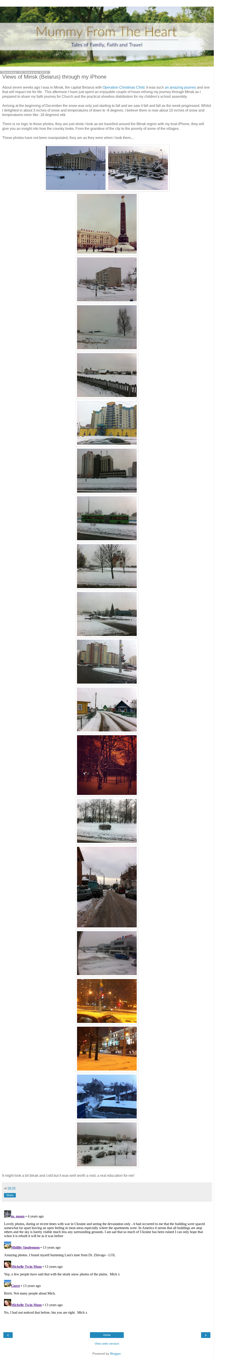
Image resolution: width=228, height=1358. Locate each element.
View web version (107, 1343)
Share (10, 1195)
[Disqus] (107, 1264)
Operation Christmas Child (124, 87)
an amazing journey (180, 87)
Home (107, 1335)
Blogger (115, 1353)
